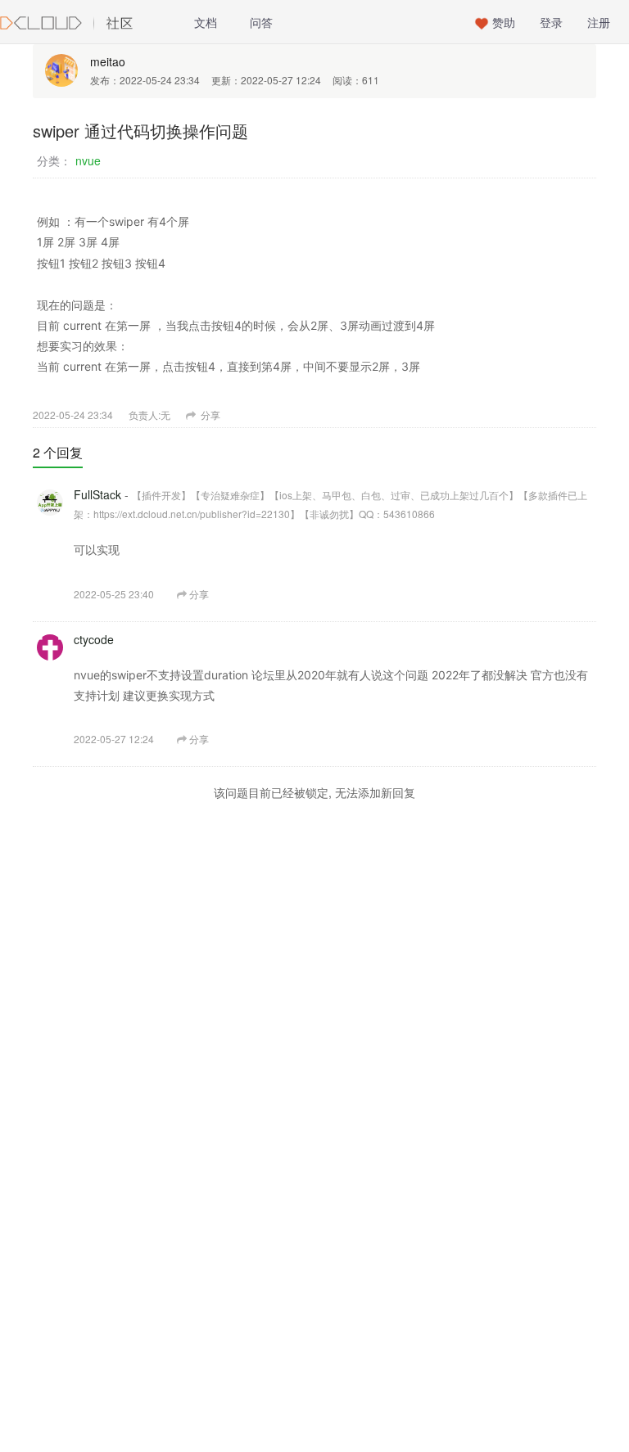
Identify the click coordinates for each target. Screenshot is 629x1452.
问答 (261, 22)
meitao (107, 61)
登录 (551, 22)
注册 (598, 22)
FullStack (97, 494)
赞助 (503, 22)
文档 (205, 22)
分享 (209, 415)
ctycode (94, 639)
